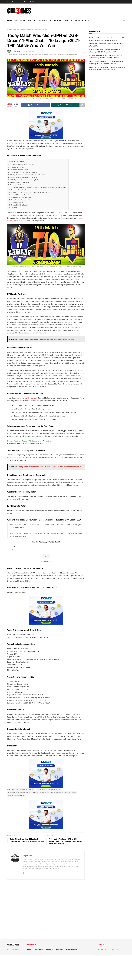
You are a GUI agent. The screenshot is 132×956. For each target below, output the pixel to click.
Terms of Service (24, 2)
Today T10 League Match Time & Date (23, 195)
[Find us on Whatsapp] (109, 949)
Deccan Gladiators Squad (19, 205)
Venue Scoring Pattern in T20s (21, 200)
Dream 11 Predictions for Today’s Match (24, 190)
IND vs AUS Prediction (63, 20)
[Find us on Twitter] (106, 949)
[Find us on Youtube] (102, 949)
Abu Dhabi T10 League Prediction (23, 789)
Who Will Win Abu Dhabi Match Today (63, 792)
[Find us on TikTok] (113, 949)
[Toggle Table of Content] (64, 161)
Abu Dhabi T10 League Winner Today (49, 789)
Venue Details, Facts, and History (21, 197)
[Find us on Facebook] (98, 949)
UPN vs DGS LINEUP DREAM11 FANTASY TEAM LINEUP (30, 192)
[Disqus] (46, 908)
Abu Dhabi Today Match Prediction (19, 792)
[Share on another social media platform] (82, 105)
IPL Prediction (45, 20)
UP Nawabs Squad (17, 202)
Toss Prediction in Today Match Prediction (23, 177)
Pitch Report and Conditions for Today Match (24, 180)
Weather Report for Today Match (20, 182)
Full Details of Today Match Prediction (22, 165)
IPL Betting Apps (82, 20)
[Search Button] (124, 20)
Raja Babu (17, 51)
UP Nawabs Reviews (17, 167)
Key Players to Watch (17, 185)
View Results (46, 561)
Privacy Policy (38, 950)
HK (15, 546)
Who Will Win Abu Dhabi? (16, 795)
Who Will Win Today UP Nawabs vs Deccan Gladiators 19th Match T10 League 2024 (38, 187)
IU (14, 550)
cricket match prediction (28, 398)
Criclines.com (15, 949)
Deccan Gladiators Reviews (19, 170)
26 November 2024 (29, 51)
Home (9, 2)
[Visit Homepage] (19, 11)
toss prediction (17, 457)
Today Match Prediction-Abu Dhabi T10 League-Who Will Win (29, 29)
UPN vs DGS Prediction (41, 792)
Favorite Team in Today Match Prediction (23, 172)
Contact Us (15, 2)
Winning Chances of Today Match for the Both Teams (27, 175)
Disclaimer (33, 2)
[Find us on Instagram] (116, 949)
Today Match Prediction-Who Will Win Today (62, 54)
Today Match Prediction (24, 20)
